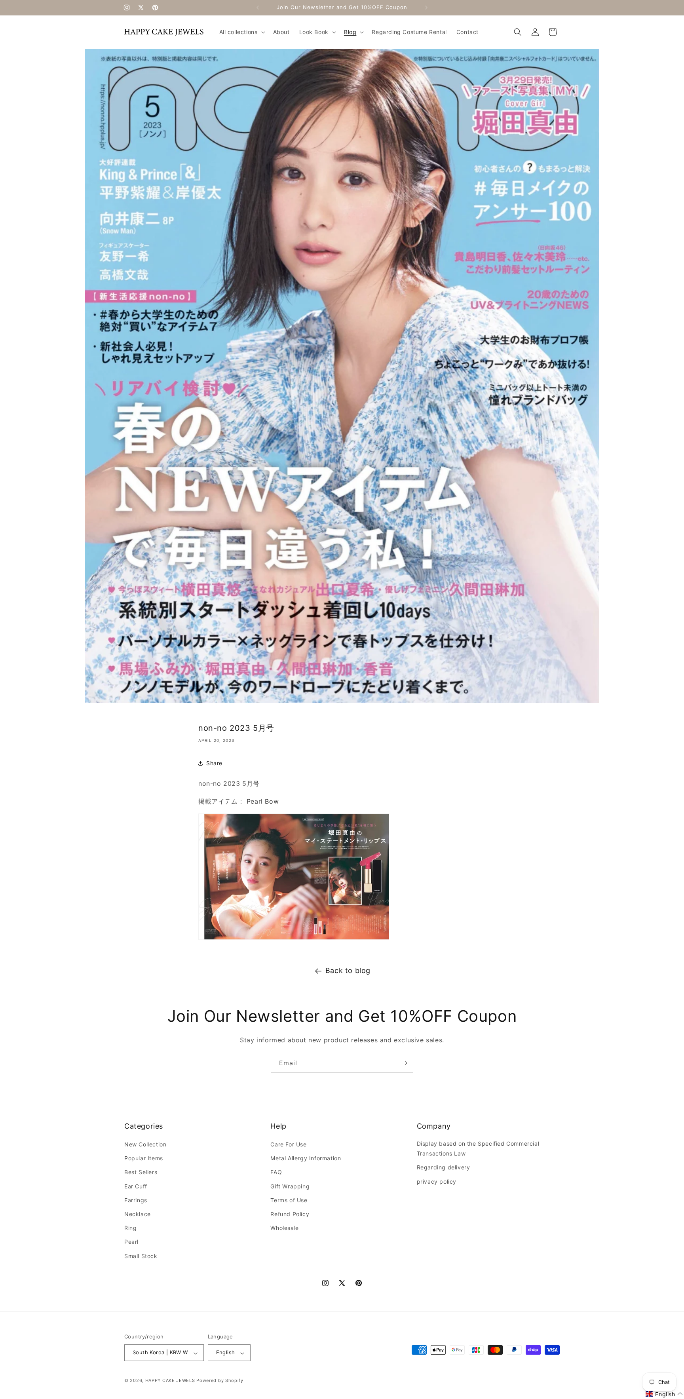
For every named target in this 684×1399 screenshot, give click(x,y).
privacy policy (436, 1181)
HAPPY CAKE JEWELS (170, 1381)
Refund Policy (289, 1214)
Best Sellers (140, 1172)
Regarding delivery (443, 1167)
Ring (130, 1228)
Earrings (135, 1200)
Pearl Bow (261, 801)
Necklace (137, 1214)
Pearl (131, 1242)
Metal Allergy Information (305, 1158)
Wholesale (284, 1228)
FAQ (276, 1172)
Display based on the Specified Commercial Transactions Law (478, 1148)
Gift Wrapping (290, 1186)
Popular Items (143, 1158)
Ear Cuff (135, 1186)
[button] (241, 32)
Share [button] (214, 763)
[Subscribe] (404, 1063)
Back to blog (347, 970)
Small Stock (141, 1256)
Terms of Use (288, 1200)
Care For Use (288, 1144)
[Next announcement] (426, 7)
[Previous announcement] (257, 7)
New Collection (145, 1144)
